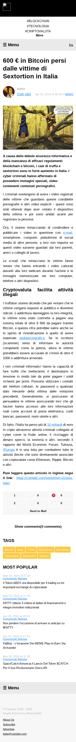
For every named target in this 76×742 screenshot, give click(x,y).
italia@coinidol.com (15, 733)
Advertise (8, 729)
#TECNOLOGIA (38, 26)
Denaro (44, 555)
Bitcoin (9, 549)
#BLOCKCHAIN (38, 21)
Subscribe (9, 724)
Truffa (31, 549)
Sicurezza (63, 549)
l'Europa (9, 450)
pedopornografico (32, 338)
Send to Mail (38, 511)
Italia (20, 549)
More (39, 35)
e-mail (67, 233)
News (69, 94)
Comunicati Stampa (15, 578)
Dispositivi (29, 555)
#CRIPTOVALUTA (38, 31)
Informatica (12, 555)
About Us (8, 719)
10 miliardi (54, 425)
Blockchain (45, 549)
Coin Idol (24, 94)
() (38, 526)
